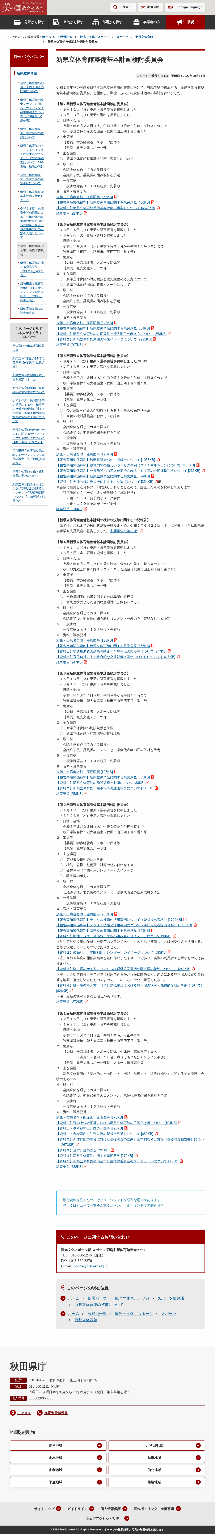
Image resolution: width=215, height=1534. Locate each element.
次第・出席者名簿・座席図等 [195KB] (84, 772)
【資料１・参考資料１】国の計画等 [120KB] (89, 1128)
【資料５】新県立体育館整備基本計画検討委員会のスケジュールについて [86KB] (117, 1161)
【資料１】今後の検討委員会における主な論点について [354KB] (104, 481)
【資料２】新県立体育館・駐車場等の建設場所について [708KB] (104, 788)
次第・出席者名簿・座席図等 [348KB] (84, 323)
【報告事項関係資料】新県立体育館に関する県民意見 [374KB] (103, 476)
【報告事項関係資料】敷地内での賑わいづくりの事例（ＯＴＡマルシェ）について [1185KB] (125, 465)
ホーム (46, 37)
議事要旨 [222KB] (69, 1166)
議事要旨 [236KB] (69, 509)
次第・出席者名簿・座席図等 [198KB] (84, 454)
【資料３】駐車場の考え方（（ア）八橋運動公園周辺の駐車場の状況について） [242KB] (123, 969)
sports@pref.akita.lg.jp (90, 1266)
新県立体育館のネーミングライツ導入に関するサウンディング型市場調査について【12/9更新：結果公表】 (32, 156)
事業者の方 (151, 22)
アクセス (24, 1413)
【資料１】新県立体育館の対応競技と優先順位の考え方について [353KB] (111, 334)
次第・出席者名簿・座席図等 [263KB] (84, 197)
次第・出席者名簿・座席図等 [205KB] (84, 914)
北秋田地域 (154, 1445)
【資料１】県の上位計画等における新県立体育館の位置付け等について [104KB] (116, 1123)
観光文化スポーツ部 (132, 1298)
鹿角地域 (55, 1445)
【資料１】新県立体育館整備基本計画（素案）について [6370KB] (105, 208)
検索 (125, 7)
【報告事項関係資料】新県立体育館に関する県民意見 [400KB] (103, 202)
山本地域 (55, 1457)
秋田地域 (154, 1457)
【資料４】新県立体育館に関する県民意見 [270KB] (94, 1156)
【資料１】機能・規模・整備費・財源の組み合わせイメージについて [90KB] (113, 936)
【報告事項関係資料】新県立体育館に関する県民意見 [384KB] (103, 328)
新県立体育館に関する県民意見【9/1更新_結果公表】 (32, 269)
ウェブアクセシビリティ (104, 1518)
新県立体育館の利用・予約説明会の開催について (32, 87)
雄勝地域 (154, 1482)
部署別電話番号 (56, 1413)
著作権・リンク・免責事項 (154, 1509)
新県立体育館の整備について (99, 1305)
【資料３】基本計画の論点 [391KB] (82, 1150)
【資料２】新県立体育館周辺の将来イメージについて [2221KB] (104, 339)
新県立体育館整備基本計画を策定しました (32, 196)
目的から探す (73, 22)
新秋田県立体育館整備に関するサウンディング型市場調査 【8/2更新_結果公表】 (32, 292)
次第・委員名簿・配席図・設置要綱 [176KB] (89, 1117)
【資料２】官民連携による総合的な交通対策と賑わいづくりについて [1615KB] (115, 657)
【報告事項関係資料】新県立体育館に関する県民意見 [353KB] (103, 777)
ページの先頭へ (203, 1525)
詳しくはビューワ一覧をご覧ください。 (93, 1205)
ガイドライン (77, 1509)
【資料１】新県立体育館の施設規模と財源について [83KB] (100, 783)
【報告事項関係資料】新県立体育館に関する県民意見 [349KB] (103, 930)
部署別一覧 (97, 1298)
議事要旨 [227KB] (69, 213)
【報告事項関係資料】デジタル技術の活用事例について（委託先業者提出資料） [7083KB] (124, 925)
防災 (190, 22)
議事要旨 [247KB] (69, 662)
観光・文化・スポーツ (94, 37)
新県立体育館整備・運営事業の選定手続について (32, 179)
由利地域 (55, 1470)
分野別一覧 (65, 37)
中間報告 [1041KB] (124, 531)
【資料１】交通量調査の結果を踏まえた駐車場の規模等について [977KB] (111, 651)
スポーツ (122, 37)
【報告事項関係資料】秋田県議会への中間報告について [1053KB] (105, 460)
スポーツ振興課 (170, 1298)
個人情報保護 (111, 1509)
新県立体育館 (144, 37)
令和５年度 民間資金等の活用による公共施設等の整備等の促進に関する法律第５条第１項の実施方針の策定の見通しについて (32, 223)
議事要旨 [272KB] (69, 1002)
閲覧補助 (153, 7)
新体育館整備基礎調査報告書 (32, 311)
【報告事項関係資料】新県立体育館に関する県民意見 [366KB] (103, 646)
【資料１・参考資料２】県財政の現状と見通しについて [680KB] (104, 1134)
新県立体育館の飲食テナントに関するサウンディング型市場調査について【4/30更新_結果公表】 (32, 110)
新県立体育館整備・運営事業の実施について (32, 133)
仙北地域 (154, 1470)
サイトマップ (44, 1509)
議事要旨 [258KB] (69, 794)
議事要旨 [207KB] (69, 345)
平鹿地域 (55, 1482)
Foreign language (189, 7)
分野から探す (34, 22)
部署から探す (112, 22)
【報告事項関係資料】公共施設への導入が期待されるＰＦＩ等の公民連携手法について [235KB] (128, 471)
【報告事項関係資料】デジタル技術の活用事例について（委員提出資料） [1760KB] (119, 919)
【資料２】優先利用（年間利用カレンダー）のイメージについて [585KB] (111, 952)
